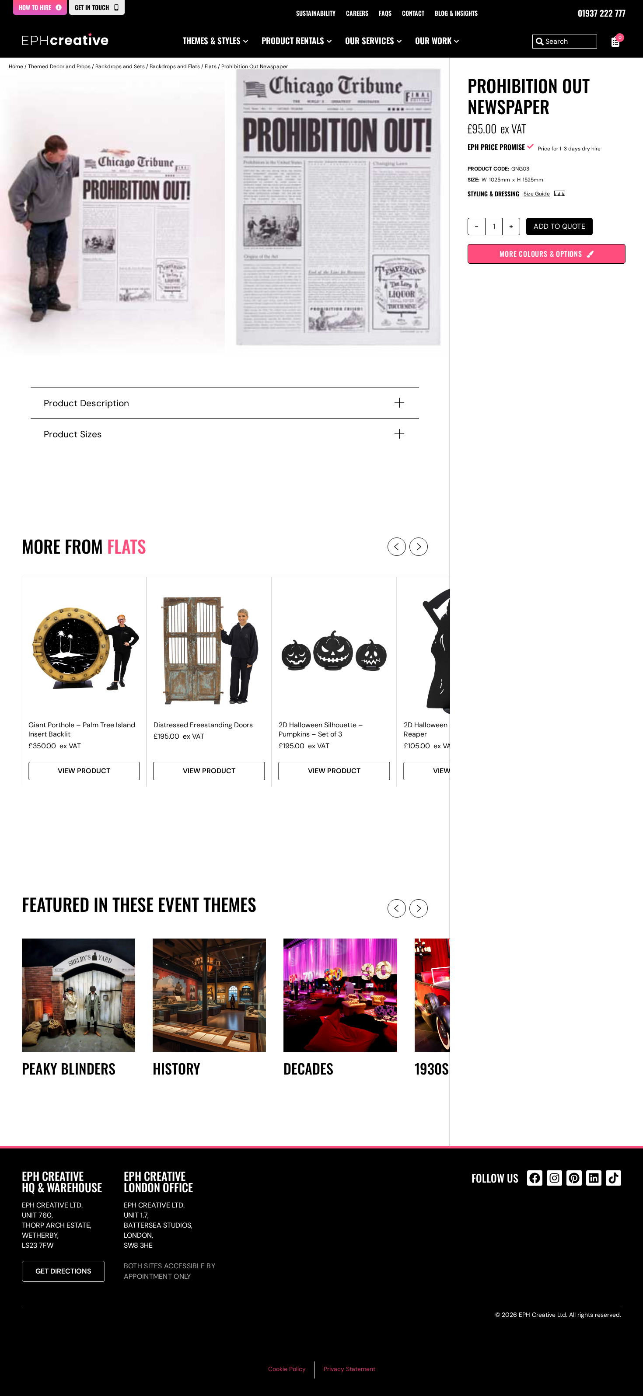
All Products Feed (537, 1215)
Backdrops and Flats (175, 66)
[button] (397, 546)
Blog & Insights (456, 12)
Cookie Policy (287, 1369)
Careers (357, 12)
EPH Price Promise (496, 147)
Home (16, 66)
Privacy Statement (349, 1369)
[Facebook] (534, 1178)
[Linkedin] (593, 1178)
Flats (211, 66)
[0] (613, 41)
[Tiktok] (613, 1178)
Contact (413, 12)
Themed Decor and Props (59, 66)
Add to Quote (559, 226)
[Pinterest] (574, 1178)
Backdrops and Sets (120, 66)
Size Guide (537, 193)
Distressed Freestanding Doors (203, 724)
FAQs (385, 12)
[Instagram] (554, 1178)
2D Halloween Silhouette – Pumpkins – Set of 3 (321, 729)
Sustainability (315, 12)
